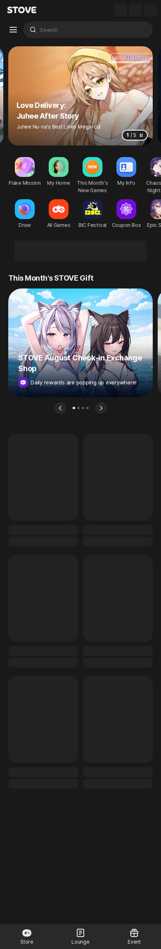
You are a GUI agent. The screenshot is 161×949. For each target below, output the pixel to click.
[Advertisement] (80, 251)
